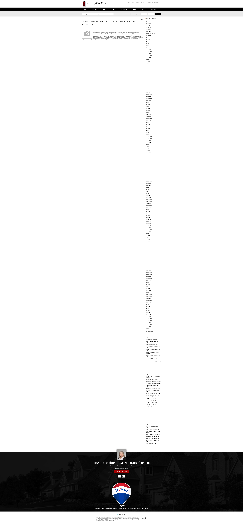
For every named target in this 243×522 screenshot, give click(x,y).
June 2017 (148, 235)
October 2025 (148, 53)
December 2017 (149, 223)
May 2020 (147, 171)
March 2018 (148, 217)
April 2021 (148, 148)
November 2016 (149, 249)
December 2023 (149, 94)
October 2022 (148, 116)
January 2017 (148, 245)
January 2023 (148, 112)
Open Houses (148, 29)
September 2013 (149, 324)
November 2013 (149, 320)
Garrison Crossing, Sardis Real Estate (153, 393)
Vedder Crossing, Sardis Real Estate (153, 429)
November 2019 (149, 181)
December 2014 (149, 294)
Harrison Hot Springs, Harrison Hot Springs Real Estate (152, 396)
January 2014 (148, 316)
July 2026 (147, 37)
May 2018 (147, 213)
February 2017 (148, 243)
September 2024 (149, 78)
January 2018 (148, 221)
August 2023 (148, 100)
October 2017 (148, 227)
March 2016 (148, 266)
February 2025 (148, 69)
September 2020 (149, 162)
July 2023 (147, 102)
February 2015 (148, 290)
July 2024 (147, 82)
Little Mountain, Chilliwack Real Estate (153, 402)
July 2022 (147, 122)
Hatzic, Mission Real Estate (151, 398)
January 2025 (148, 71)
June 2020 (148, 169)
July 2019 (147, 187)
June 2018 (148, 211)
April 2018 (148, 215)
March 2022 (148, 130)
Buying (104, 9)
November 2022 (149, 114)
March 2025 (148, 67)
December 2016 (149, 247)
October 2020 (148, 160)
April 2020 (148, 173)
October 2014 (148, 298)
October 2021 (148, 140)
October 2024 (148, 75)
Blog (134, 9)
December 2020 (149, 156)
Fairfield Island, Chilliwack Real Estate (153, 388)
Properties (94, 9)
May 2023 (147, 106)
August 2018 (148, 207)
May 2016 (147, 262)
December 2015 (149, 272)
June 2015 (148, 284)
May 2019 (147, 191)
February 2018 (148, 219)
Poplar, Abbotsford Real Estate (152, 411)
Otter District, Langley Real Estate (152, 406)
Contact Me (153, 9)
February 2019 (148, 197)
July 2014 (147, 304)
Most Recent (148, 35)
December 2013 (149, 318)
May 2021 (147, 146)
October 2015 (148, 276)
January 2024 (148, 92)
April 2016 (148, 264)
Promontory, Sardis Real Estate (152, 413)
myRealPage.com (121, 514)
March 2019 (148, 195)
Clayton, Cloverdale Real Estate (152, 379)
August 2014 (148, 302)
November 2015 (149, 274)
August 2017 (148, 231)
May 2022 (147, 126)
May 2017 (147, 237)
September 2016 (149, 253)
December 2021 (149, 136)
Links (142, 9)
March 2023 (148, 110)
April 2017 (148, 239)
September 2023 (149, 98)
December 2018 (149, 199)
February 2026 (148, 47)
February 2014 (148, 314)
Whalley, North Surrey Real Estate (152, 438)
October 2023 (148, 96)
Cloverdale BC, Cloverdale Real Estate (153, 381)
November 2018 (149, 201)
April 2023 (148, 108)
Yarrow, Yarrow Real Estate (151, 443)
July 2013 (147, 328)
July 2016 (147, 258)
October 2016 (148, 251)
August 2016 (148, 256)
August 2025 (148, 57)
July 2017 (147, 233)
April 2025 (148, 65)
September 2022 (149, 118)
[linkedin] (123, 476)
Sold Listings (148, 31)
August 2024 (148, 80)
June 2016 (148, 260)
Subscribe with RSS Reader (152, 18)
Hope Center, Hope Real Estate (152, 400)
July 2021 (147, 144)
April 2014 (148, 310)
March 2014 (148, 312)
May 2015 (147, 286)
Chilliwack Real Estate (150, 371)
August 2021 (148, 142)
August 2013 (148, 326)
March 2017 (148, 241)
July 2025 (147, 59)
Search (157, 13)
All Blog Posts (148, 23)
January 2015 (148, 292)
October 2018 (148, 203)
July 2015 (147, 282)
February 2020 (148, 177)
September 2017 (149, 229)
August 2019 (148, 185)
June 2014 (148, 306)
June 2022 (148, 124)
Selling (113, 9)
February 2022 (148, 132)
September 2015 (149, 278)
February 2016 (148, 268)
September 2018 (149, 205)
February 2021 (148, 152)
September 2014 (149, 300)
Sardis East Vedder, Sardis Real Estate (153, 419)
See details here (96, 30)
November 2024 (149, 73)
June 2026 (148, 39)
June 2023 (148, 104)
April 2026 (148, 43)
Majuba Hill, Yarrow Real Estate (152, 404)
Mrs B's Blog (148, 25)
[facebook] (119, 476)
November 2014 (149, 296)
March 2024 (148, 88)
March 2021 (148, 150)
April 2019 (148, 193)
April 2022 (148, 128)
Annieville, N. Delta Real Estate (152, 344)
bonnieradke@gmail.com (151, 2)
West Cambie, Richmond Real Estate (153, 434)
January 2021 (148, 154)
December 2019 (149, 179)
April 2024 (148, 86)
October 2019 (148, 183)
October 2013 (148, 322)
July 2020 (147, 167)
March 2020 (148, 175)
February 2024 (148, 90)
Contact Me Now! (121, 471)
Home (84, 9)
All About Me (124, 9)
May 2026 (147, 41)
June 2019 (148, 189)
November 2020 (149, 158)
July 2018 (147, 209)
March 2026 (148, 45)
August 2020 (148, 164)
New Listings (148, 27)
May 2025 (147, 63)
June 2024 (148, 84)
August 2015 (148, 280)
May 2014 (147, 308)
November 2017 (149, 225)
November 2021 (149, 138)
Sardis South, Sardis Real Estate (152, 421)
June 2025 (148, 61)
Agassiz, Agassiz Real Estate (151, 339)
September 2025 (149, 55)
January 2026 (148, 49)
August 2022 (148, 120)
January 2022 (148, 134)
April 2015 (148, 288)
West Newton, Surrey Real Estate (152, 436)
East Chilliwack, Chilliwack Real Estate (153, 383)
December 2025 (149, 51)
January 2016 (148, 270)
